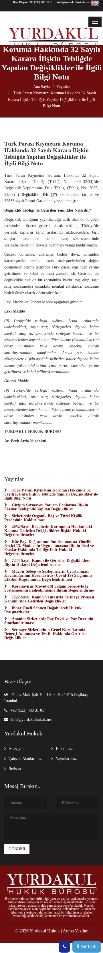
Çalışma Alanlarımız (25, 759)
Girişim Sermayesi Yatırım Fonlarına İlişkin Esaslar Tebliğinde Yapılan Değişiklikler (46, 507)
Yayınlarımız (66, 759)
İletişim (15, 769)
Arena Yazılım (75, 930)
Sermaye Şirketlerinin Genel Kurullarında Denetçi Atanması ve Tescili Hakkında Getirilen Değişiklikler (45, 634)
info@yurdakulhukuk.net (31, 719)
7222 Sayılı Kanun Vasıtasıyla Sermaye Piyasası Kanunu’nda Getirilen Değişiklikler (49, 599)
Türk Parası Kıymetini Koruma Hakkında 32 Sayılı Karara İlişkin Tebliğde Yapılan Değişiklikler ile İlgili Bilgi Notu (52, 99)
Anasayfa (16, 749)
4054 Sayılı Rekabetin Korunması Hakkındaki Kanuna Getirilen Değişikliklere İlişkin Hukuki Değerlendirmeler (48, 531)
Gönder (17, 849)
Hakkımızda (65, 749)
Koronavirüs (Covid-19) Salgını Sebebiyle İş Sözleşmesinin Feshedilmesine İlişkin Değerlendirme (49, 588)
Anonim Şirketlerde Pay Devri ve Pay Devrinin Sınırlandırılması (48, 621)
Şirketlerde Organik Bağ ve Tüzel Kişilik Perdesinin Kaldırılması (43, 518)
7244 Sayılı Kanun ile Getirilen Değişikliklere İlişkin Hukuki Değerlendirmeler (47, 562)
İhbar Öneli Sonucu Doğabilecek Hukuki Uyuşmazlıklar (43, 610)
